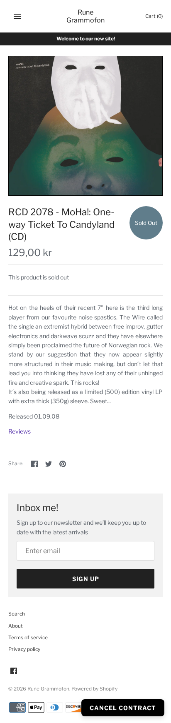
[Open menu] (17, 16)
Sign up (85, 578)
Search (16, 614)
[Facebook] (13, 672)
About (15, 626)
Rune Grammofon (48, 689)
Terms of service (28, 638)
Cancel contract (123, 707)
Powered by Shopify (94, 689)
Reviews (19, 431)
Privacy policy (24, 649)
